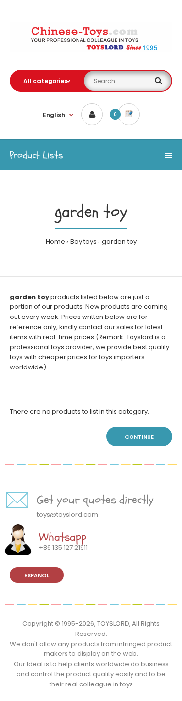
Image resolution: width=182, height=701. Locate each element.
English (54, 115)
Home (55, 241)
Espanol (36, 575)
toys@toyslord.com (67, 514)
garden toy (119, 241)
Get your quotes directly (95, 500)
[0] (129, 114)
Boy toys (83, 241)
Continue (139, 437)
